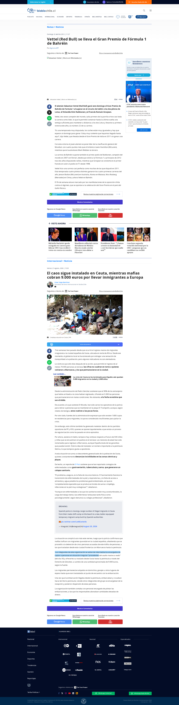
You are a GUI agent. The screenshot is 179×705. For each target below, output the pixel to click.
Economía (60, 17)
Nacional (39, 17)
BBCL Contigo (108, 17)
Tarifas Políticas (33, 692)
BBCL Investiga (97, 17)
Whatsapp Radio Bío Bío (141, 693)
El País (77, 464)
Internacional (50, 17)
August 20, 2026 (90, 526)
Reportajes (31, 678)
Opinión (87, 17)
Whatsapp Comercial (104, 693)
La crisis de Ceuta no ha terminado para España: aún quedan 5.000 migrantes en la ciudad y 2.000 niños (98, 378)
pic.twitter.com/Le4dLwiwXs (74, 522)
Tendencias (78, 17)
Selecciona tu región (37, 2)
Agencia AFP (54, 48)
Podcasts (30, 17)
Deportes (69, 17)
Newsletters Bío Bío (93, 2)
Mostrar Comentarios (85, 202)
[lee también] (63, 381)
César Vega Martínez (62, 282)
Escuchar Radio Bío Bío (139, 2)
